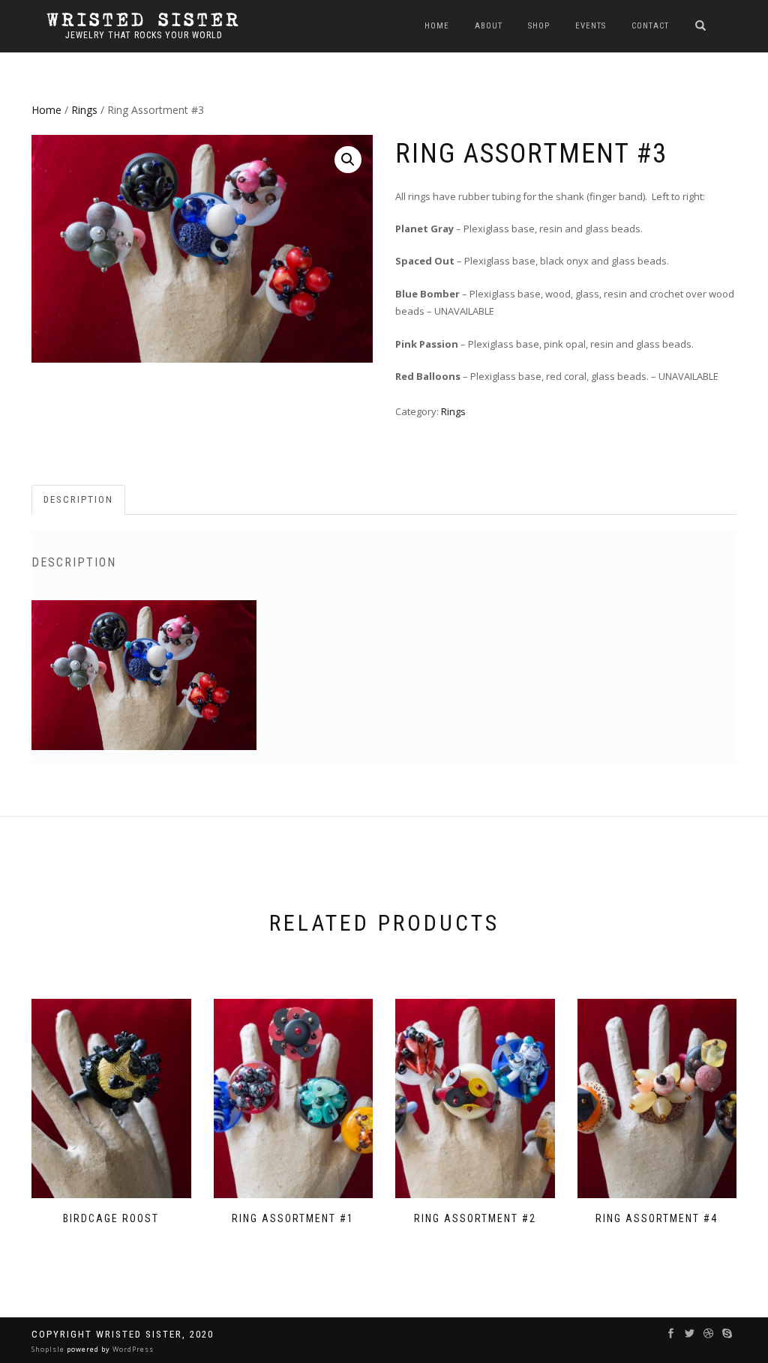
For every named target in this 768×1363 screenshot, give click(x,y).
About (488, 26)
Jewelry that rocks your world (144, 35)
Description (78, 499)
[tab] (79, 500)
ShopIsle (49, 1349)
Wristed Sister (144, 20)
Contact (650, 26)
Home (436, 26)
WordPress (132, 1349)
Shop (539, 26)
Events (590, 26)
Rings (84, 110)
